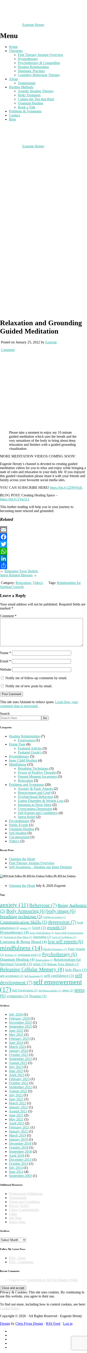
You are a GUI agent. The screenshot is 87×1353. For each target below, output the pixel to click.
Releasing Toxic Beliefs (21, 571)
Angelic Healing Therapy (36, 91)
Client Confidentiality (24, 1210)
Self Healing (18, 833)
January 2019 (18, 1139)
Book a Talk (26, 107)
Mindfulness (17, 764)
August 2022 (18, 1091)
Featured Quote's (30, 752)
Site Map (15, 1218)
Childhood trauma (54, 917)
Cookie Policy (10, 1308)
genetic (25, 928)
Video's (38, 583)
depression (62, 922)
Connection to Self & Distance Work (52, 1280)
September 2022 (20, 1087)
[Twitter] (43, 544)
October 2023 (18, 1055)
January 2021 (18, 1131)
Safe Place (76, 970)
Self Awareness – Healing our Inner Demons (40, 867)
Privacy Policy (19, 1206)
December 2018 (20, 1143)
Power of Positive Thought (37, 772)
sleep (67, 990)
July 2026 (16, 1014)
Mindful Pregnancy (55, 949)
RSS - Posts (17, 1258)
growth (56, 927)
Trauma (37, 996)
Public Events (18, 825)
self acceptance (11, 976)
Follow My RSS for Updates (61, 876)
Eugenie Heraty (33, 25)
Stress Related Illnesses (16, 575)
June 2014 (16, 1172)
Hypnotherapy (28, 59)
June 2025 (16, 1030)
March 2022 (17, 1103)
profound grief (29, 955)
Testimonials (26, 83)
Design (5, 1323)
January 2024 (18, 1051)
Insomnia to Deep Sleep (35, 805)
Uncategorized (19, 837)
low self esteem (65, 941)
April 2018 (16, 1155)
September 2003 (20, 1176)
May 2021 (16, 1119)
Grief (39, 928)
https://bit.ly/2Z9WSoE (66, 487)
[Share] (43, 565)
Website (5, 669)
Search (5, 713)
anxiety (14, 905)
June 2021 (16, 1115)
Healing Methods (21, 87)
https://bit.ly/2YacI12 (14, 499)
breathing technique (21, 916)
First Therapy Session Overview (40, 55)
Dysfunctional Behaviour (35, 797)
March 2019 (17, 1135)
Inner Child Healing (23, 760)
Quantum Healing (30, 103)
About (13, 79)
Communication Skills (23, 922)
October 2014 (18, 1164)
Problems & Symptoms (25, 111)
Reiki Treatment (29, 95)
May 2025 (16, 1034)
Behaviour (43, 905)
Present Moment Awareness (37, 776)
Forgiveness (26, 740)
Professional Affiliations (26, 1194)
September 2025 (20, 1026)
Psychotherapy (19, 821)
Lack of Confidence (64, 937)
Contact (14, 115)
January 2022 (18, 1107)
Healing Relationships (33, 67)
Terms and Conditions (24, 1202)
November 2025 (20, 1022)
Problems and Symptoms (26, 784)
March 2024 (17, 1047)
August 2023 (18, 1063)
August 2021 (18, 1111)
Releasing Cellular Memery (32, 969)
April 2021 (16, 1123)
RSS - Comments (21, 1262)
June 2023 (16, 1071)
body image (60, 911)
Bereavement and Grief (34, 793)
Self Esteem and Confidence (38, 813)
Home (13, 47)
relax (39, 964)
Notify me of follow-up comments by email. (36, 678)
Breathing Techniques (33, 768)
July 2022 (16, 1095)
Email (5, 661)
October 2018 (18, 1147)
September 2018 (20, 1151)
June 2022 (16, 1099)
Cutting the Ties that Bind (36, 99)
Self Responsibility (50, 990)
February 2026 (19, 1018)
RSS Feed (53, 1323)
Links (13, 1214)
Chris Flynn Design (29, 1323)
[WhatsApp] (43, 551)
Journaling (42, 937)
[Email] (43, 529)
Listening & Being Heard (23, 941)
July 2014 (16, 1168)
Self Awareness (33, 976)
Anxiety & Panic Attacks (35, 789)
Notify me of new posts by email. (28, 686)
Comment (8, 350)
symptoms (17, 996)
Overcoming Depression (35, 809)
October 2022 (18, 1083)
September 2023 (20, 1059)
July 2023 (16, 1067)
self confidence (59, 976)
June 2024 (16, 1043)
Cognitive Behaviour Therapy (39, 75)
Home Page (17, 744)
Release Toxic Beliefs (63, 964)
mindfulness (21, 947)
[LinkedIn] (43, 558)
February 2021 (19, 1127)
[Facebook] (43, 537)
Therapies (16, 51)
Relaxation (23, 583)
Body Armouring (26, 911)
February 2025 (19, 1039)
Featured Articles (30, 748)
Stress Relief (26, 817)
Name (5, 653)
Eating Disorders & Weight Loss (41, 801)
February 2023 (19, 1079)
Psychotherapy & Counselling (39, 63)
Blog (12, 119)
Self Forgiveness (25, 990)
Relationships (44, 960)
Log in (67, 1323)
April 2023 (16, 1075)
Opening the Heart (22, 859)
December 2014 (20, 1159)
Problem (11, 955)
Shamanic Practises (31, 71)
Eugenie (51, 342)
